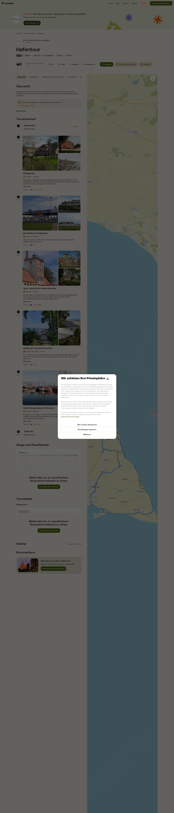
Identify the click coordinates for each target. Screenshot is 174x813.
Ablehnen (87, 434)
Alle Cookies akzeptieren (87, 425)
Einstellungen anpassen (87, 429)
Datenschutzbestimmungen (70, 416)
